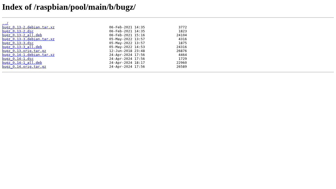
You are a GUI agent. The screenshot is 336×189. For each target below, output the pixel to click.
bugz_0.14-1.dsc (18, 59)
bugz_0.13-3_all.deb (22, 47)
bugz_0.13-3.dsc (18, 43)
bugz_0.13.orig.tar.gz (24, 51)
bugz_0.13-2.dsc (18, 31)
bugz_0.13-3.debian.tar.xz (28, 39)
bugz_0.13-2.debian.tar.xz (28, 27)
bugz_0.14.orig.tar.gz (24, 67)
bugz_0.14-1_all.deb (22, 63)
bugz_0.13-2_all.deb (22, 35)
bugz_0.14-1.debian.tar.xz (28, 55)
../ (5, 23)
